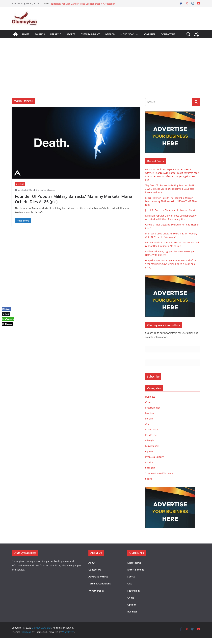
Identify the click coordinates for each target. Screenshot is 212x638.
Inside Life (151, 435)
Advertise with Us (98, 576)
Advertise (149, 34)
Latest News (134, 562)
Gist (147, 424)
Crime (148, 402)
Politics (40, 34)
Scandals (150, 467)
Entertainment (90, 34)
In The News (152, 429)
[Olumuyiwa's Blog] (16, 34)
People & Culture (154, 456)
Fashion (149, 413)
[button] (136, 34)
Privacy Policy (96, 590)
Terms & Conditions (99, 583)
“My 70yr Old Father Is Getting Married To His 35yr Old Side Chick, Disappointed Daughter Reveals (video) (170, 189)
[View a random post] (196, 34)
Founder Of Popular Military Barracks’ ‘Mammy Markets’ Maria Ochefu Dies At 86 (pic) (73, 198)
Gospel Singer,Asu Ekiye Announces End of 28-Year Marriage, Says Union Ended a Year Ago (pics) (171, 264)
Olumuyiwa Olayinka (45, 190)
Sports (70, 34)
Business (150, 396)
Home (25, 34)
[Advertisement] (106, 63)
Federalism (133, 590)
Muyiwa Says (152, 445)
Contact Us (168, 34)
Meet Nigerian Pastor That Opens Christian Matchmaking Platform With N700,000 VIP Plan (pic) (171, 201)
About (91, 562)
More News (127, 34)
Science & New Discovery (159, 473)
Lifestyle (55, 34)
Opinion (110, 34)
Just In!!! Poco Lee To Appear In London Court (76, 3)
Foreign (149, 418)
